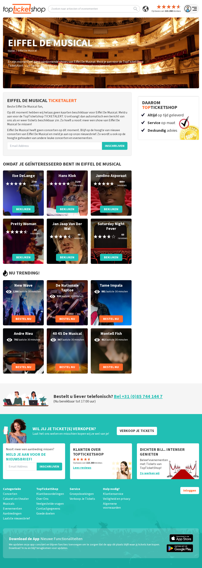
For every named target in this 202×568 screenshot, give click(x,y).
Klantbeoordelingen (50, 494)
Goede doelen (45, 513)
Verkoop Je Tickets (82, 499)
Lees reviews (82, 468)
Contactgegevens (48, 508)
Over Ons (42, 499)
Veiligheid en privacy (116, 499)
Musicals (8, 504)
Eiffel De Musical (27, 51)
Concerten (10, 494)
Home (11, 51)
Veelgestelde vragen (50, 504)
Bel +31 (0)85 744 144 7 (138, 396)
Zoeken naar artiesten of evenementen (74, 9)
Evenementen (12, 508)
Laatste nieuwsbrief (16, 518)
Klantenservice (113, 494)
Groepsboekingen (82, 494)
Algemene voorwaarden (112, 506)
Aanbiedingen (12, 513)
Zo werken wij (149, 473)
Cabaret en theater (16, 499)
